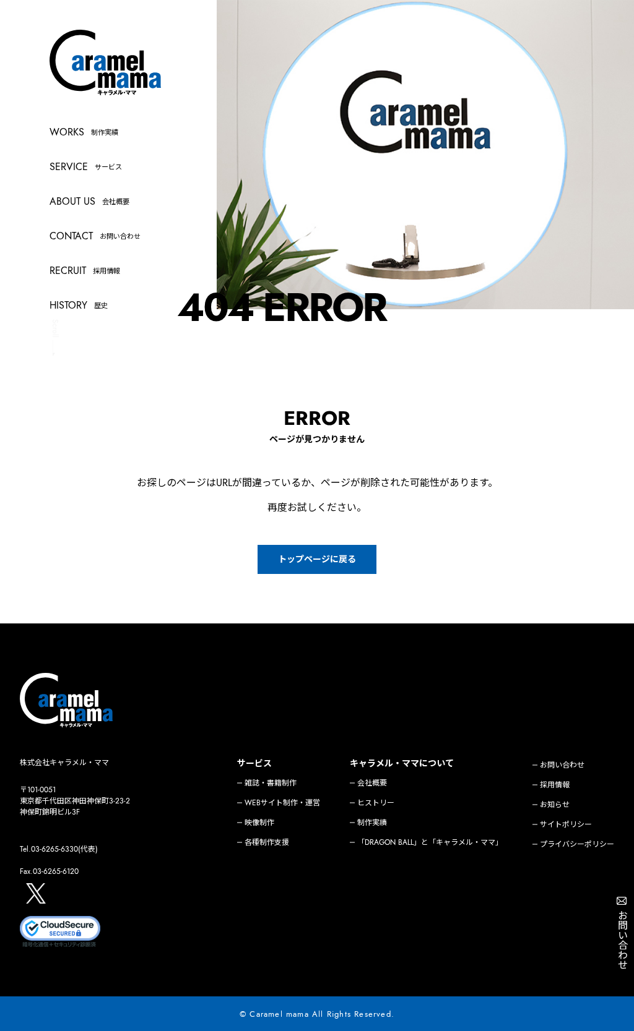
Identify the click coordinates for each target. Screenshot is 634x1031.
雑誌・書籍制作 (271, 783)
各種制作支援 (267, 842)
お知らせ (555, 804)
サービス (254, 763)
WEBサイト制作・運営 (282, 802)
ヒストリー (375, 802)
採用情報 (555, 784)
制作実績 (372, 822)
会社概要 (372, 783)
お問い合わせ (562, 765)
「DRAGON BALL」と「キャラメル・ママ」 (430, 842)
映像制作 (259, 822)
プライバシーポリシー (577, 844)
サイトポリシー (566, 824)
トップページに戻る (317, 559)
